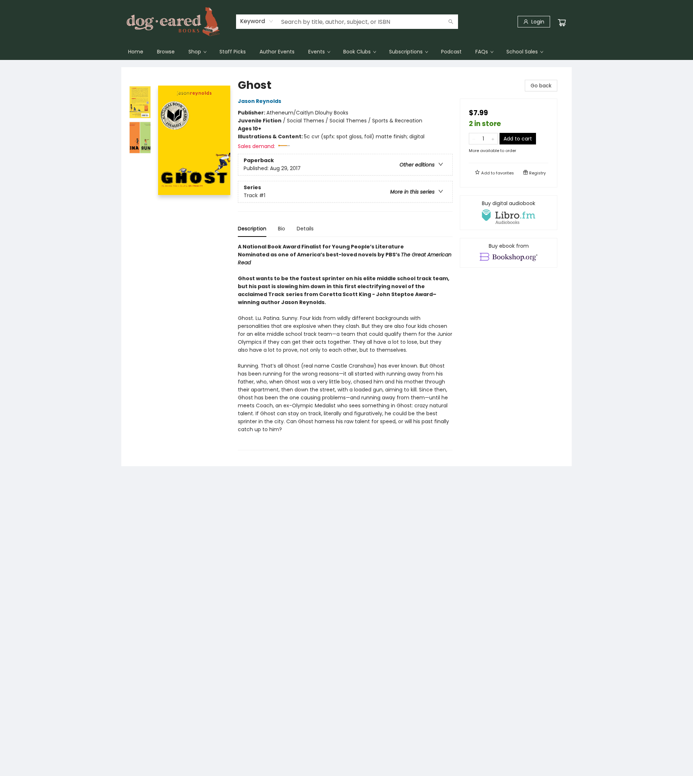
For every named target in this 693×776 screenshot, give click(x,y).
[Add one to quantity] (492, 139)
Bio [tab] (281, 228)
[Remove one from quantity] (473, 139)
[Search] (451, 21)
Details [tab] (305, 228)
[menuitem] (135, 51)
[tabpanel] (345, 346)
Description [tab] (252, 228)
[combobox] (257, 21)
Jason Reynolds (259, 101)
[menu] (346, 51)
